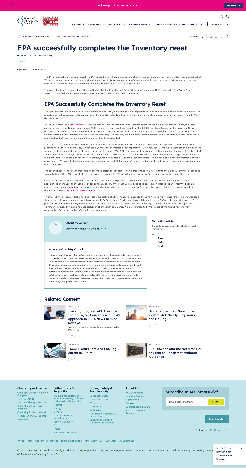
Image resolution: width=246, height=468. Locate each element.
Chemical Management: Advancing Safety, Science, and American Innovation (68, 398)
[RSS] (220, 37)
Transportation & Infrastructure (62, 417)
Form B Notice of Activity (81, 190)
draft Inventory (78, 124)
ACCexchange (127, 440)
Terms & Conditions (71, 440)
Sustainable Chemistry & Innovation (102, 415)
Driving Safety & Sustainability (176, 24)
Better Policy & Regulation (128, 24)
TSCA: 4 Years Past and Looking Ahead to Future (92, 351)
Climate (57, 411)
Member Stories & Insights (31, 415)
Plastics (57, 404)
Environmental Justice (65, 432)
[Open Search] (227, 16)
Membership (132, 399)
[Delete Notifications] (12, 5)
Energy (57, 408)
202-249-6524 (226, 455)
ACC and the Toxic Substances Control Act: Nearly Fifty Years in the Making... (174, 315)
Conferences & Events (138, 406)
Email (222, 459)
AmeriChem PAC (93, 440)
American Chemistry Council (33, 69)
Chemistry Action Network (31, 412)
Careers (130, 403)
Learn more (233, 5)
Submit (215, 401)
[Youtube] (215, 37)
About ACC (218, 24)
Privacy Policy (24, 440)
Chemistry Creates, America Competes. (32, 394)
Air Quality (95, 410)
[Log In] (222, 17)
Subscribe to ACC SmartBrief (192, 391)
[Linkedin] (211, 37)
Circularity (95, 406)
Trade (56, 428)
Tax (55, 425)
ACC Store (111, 440)
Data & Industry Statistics (31, 402)
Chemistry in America (86, 24)
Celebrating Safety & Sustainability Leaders (101, 421)
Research (22, 419)
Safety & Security (63, 421)
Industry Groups (135, 396)
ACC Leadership (134, 392)
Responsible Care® (99, 395)
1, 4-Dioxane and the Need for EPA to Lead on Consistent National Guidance (175, 353)
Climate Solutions (99, 399)
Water (92, 403)
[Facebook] (206, 37)
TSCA (21, 61)
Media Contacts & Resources (135, 412)
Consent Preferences (46, 440)
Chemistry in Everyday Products (29, 407)
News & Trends (54, 36)
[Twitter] (201, 37)
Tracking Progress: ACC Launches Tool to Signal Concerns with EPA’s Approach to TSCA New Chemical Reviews (94, 317)
